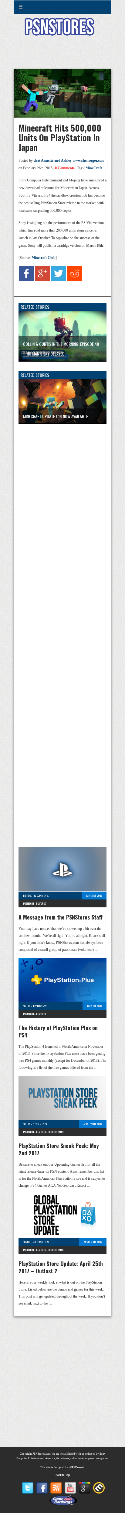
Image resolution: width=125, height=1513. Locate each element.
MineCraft (94, 168)
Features (41, 903)
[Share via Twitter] (58, 279)
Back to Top (63, 1475)
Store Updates (55, 1132)
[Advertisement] (62, 56)
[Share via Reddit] (74, 279)
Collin (27, 1006)
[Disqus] (62, 509)
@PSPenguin (77, 1467)
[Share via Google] (42, 279)
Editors (27, 895)
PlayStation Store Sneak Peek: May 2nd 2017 (59, 1149)
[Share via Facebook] (26, 279)
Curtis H (27, 1242)
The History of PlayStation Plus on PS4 (58, 1031)
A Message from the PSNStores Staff (61, 917)
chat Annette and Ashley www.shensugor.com (69, 160)
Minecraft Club (44, 258)
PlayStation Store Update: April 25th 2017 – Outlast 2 (61, 1267)
